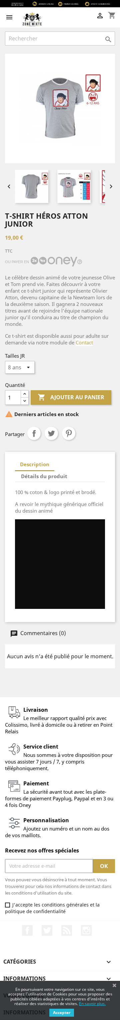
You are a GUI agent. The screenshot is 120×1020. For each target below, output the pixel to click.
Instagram (86, 930)
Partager (34, 433)
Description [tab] (34, 464)
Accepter (61, 1012)
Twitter (47, 930)
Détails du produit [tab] (44, 476)
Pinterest (68, 433)
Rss (66, 930)
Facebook (27, 930)
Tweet (51, 433)
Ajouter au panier (71, 397)
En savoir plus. (92, 1003)
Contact (84, 342)
